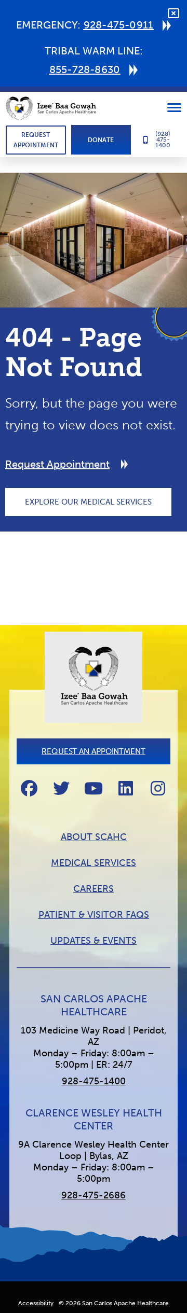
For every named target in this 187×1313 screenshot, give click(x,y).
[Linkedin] (125, 788)
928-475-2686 (93, 1195)
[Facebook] (29, 788)
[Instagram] (158, 788)
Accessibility (36, 1303)
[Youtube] (93, 788)
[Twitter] (61, 788)
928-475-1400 (94, 1081)
